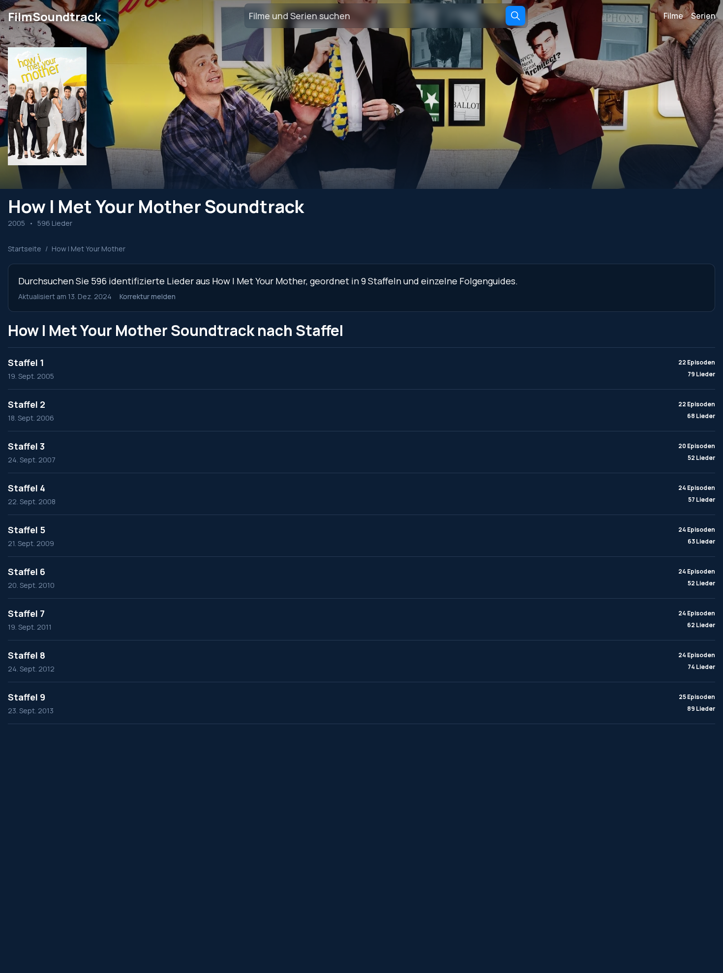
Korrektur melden (148, 296)
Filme (673, 15)
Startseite (24, 248)
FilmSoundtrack (58, 16)
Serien (703, 15)
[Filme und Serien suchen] (515, 16)
